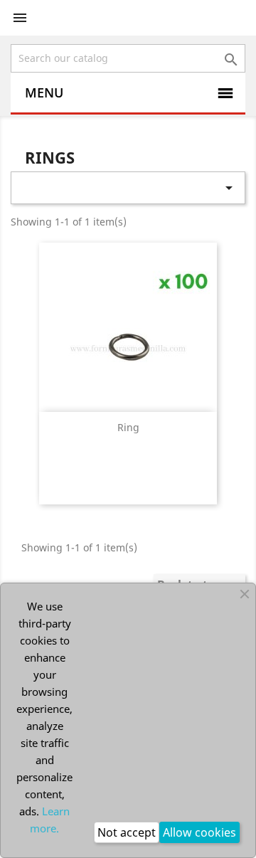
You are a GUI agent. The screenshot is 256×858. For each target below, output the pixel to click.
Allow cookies (199, 832)
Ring (128, 427)
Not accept (126, 832)
